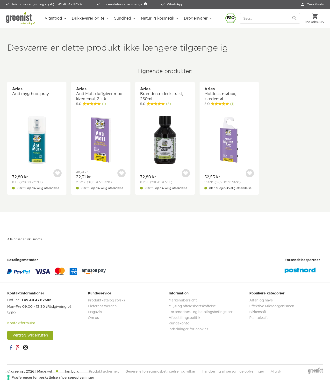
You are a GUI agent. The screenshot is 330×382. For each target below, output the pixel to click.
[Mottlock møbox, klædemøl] (229, 140)
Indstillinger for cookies (188, 329)
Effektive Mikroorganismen (271, 306)
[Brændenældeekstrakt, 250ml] (165, 140)
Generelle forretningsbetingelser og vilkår (160, 371)
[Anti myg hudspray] (37, 140)
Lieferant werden (102, 306)
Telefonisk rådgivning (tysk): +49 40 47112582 (47, 4)
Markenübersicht (183, 300)
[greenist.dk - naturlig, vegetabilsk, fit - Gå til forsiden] (20, 18)
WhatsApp (175, 4)
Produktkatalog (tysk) (106, 300)
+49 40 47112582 (36, 300)
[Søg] (295, 18)
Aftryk (276, 371)
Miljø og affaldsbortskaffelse (192, 306)
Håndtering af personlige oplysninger (233, 371)
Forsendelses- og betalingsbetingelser (201, 312)
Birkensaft (257, 312)
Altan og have (261, 300)
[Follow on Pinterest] (18, 347)
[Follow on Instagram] (25, 347)
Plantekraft (258, 318)
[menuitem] (312, 4)
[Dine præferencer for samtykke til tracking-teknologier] (51, 377)
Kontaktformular (21, 323)
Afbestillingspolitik (184, 318)
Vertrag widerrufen (30, 335)
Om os (93, 318)
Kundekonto (179, 323)
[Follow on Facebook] (10, 347)
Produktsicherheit (104, 371)
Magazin (95, 312)
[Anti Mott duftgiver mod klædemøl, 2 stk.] (101, 140)
